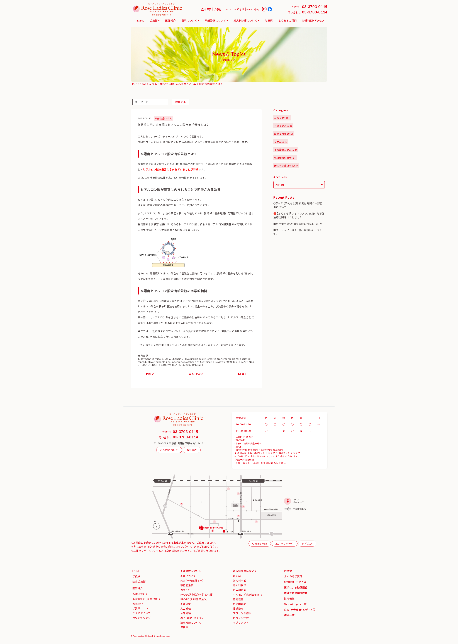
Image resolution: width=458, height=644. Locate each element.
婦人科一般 (239, 580)
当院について (189, 20)
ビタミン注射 (241, 618)
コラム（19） (281, 141)
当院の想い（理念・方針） (146, 599)
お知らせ (239, 9)
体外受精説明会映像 (296, 593)
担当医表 (206, 9)
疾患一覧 (289, 615)
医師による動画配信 (296, 587)
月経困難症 (239, 604)
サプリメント (241, 622)
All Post (197, 374)
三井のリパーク (284, 543)
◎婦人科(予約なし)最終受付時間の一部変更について (297, 205)
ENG (249, 9)
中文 (256, 9)
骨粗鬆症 (238, 599)
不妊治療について (215, 20)
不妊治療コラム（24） (285, 149)
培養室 (184, 627)
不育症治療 (187, 585)
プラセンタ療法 (242, 613)
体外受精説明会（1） (285, 157)
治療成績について (190, 622)
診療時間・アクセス (313, 20)
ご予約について (223, 9)
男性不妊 (185, 590)
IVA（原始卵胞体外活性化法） (197, 594)
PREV (150, 374)
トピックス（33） (283, 125)
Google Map (259, 543)
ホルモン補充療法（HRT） (247, 594)
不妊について (188, 576)
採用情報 (289, 598)
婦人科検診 (239, 585)
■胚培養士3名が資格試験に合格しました (297, 223)
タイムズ (307, 543)
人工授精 (185, 608)
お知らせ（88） (282, 117)
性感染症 (238, 608)
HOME (140, 20)
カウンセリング (141, 617)
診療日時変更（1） (283, 133)
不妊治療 (185, 604)
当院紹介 (137, 603)
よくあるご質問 (287, 20)
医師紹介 (170, 20)
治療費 (269, 20)
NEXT (242, 374)
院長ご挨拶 (139, 581)
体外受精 (185, 613)
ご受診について (141, 608)
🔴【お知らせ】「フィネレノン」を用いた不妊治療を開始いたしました (299, 215)
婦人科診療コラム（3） (286, 165)
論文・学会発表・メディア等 (300, 609)
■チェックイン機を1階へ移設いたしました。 (297, 232)
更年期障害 (239, 590)
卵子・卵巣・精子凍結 (192, 618)
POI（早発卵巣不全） (192, 580)
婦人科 (237, 576)
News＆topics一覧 (295, 604)
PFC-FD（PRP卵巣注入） (194, 599)
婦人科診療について (245, 20)
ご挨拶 (153, 20)
